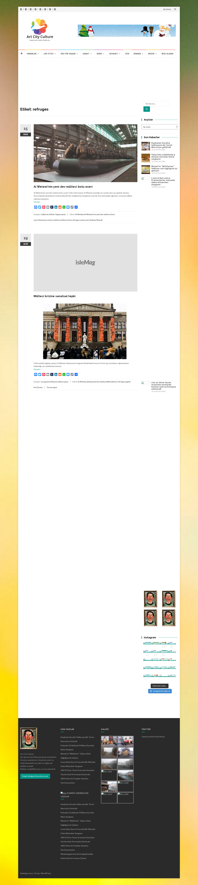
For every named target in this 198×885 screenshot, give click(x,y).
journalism (58, 382)
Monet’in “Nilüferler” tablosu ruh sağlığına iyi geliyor (164, 168)
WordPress (46, 873)
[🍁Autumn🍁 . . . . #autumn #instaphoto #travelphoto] (172, 663)
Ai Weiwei (79, 214)
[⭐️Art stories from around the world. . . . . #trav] (164, 654)
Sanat (86, 53)
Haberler (31, 53)
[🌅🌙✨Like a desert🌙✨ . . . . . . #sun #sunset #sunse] (155, 646)
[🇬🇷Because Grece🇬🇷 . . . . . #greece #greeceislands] (155, 654)
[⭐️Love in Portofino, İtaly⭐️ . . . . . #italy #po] (164, 679)
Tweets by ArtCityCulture (153, 736)
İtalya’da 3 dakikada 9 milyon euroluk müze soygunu (163, 157)
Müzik (151, 53)
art (42, 382)
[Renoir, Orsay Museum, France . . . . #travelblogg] (164, 671)
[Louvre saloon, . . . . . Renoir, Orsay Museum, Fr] (147, 671)
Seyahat (113, 53)
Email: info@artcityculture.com (35, 776)
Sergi (99, 53)
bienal (41, 220)
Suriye (40, 387)
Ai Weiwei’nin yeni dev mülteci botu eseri (63, 186)
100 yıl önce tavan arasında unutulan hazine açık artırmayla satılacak (163, 385)
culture (50, 220)
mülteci (57, 220)
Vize (127, 53)
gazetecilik (49, 382)
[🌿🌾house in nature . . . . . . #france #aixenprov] (172, 671)
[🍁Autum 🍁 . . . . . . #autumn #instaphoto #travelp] (164, 663)
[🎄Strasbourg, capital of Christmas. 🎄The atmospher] (172, 654)
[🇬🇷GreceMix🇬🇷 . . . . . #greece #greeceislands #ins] (172, 646)
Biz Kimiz (167, 9)
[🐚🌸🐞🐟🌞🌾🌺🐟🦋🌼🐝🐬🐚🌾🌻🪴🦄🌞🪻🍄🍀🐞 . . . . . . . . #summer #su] (164, 646)
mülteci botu (66, 220)
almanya (90, 382)
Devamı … (38, 202)
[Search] (146, 109)
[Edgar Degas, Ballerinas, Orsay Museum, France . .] (155, 671)
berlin (96, 382)
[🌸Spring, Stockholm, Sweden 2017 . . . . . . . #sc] (172, 679)
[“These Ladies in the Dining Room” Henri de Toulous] (147, 663)
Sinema (137, 53)
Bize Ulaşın (167, 53)
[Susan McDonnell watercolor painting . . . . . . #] (155, 663)
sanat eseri (85, 220)
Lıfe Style (48, 53)
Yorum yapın (52, 387)
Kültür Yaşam (68, 53)
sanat (63, 214)
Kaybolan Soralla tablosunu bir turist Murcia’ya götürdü (161, 145)
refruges (76, 220)
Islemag (23, 873)
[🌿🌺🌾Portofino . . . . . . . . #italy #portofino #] (155, 679)
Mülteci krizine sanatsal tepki (55, 296)
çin (45, 220)
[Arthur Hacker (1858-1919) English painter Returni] (147, 646)
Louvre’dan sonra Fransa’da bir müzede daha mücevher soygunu (163, 181)
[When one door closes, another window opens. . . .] (147, 679)
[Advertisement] (99, 78)
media (102, 382)
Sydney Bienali (96, 220)
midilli (107, 382)
